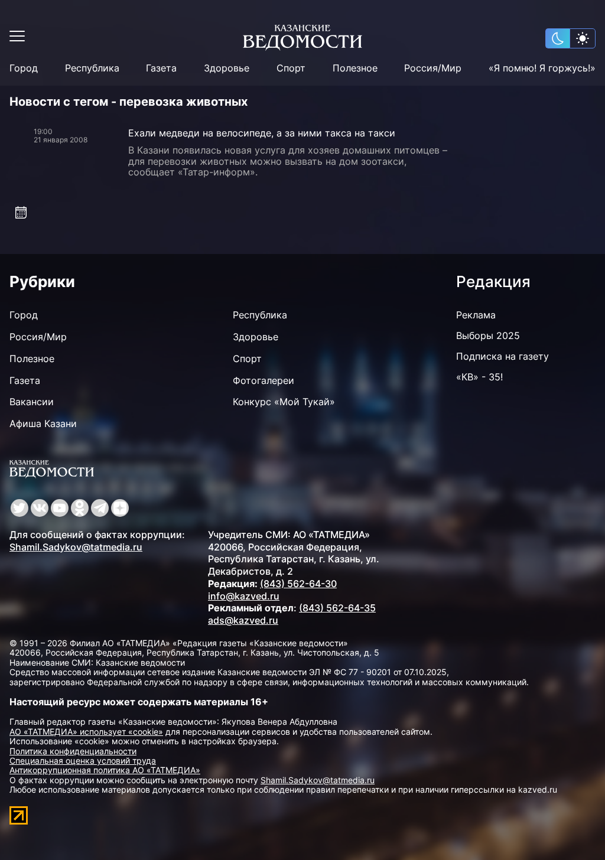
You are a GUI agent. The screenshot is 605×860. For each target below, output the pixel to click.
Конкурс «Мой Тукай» (284, 402)
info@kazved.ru (243, 596)
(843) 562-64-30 (298, 583)
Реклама (476, 315)
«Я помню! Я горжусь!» (542, 68)
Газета (161, 68)
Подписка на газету (502, 356)
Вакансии (31, 402)
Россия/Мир (432, 68)
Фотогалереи (263, 380)
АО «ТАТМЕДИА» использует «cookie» (86, 732)
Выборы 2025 (488, 335)
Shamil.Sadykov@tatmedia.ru (75, 547)
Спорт (291, 68)
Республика (92, 68)
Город (23, 68)
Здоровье (226, 68)
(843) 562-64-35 (337, 608)
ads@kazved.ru (243, 620)
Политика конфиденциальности (72, 751)
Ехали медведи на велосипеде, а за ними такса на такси (261, 133)
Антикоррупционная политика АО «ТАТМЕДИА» (104, 770)
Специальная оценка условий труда (82, 760)
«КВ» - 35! (479, 377)
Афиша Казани (43, 423)
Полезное (355, 68)
